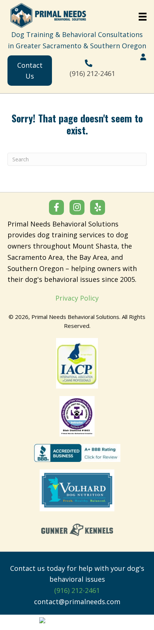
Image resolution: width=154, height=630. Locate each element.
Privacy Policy (77, 297)
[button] (56, 207)
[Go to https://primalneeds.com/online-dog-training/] (143, 57)
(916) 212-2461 (92, 73)
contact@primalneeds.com (77, 601)
